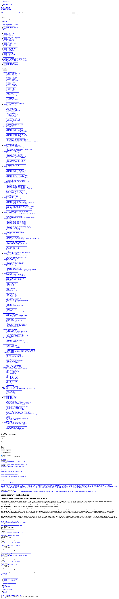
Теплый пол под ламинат (9, 580)
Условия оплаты (7, 586)
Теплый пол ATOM (7, 42)
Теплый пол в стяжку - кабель (10, 579)
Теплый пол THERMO (8, 40)
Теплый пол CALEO (8, 52)
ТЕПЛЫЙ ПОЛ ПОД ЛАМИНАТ (11, 27)
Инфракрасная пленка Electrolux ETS (48, 491)
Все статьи (3, 469)
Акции (5, 28)
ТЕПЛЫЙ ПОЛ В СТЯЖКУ (10, 26)
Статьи (5, 591)
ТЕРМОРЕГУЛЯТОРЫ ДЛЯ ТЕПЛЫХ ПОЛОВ (14, 58)
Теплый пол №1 (7, 45)
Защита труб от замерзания (9, 583)
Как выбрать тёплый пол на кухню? (9, 474)
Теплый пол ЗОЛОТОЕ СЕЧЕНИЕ (11, 37)
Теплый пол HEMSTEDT (9, 50)
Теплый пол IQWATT (8, 35)
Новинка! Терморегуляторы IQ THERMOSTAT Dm (13, 461)
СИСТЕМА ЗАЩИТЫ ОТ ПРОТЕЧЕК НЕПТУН (15, 60)
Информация (4, 574)
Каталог (5, 21)
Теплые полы (4, 573)
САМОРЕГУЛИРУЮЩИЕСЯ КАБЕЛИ (12, 59)
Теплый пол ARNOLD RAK (10, 43)
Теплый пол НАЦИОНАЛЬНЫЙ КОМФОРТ (77, 487)
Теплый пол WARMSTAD (9, 48)
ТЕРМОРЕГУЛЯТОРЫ (61, 487)
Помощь (5, 585)
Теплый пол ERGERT (8, 44)
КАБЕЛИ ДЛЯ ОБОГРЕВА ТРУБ (13, 486)
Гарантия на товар (7, 589)
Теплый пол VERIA (8, 55)
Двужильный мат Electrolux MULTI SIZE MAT (67, 491)
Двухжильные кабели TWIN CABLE (30, 491)
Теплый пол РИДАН (8, 49)
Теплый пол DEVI (7, 34)
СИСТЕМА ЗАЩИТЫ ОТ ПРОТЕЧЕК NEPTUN (25, 487)
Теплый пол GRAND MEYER (10, 38)
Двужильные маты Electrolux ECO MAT (87, 491)
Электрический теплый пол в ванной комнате (11, 471)
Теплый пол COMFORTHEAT (10, 47)
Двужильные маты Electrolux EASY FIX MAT (11, 491)
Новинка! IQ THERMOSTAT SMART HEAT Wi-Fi (12, 466)
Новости (5, 592)
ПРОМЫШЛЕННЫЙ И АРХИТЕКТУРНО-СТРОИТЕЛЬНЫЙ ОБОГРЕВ (38, 486)
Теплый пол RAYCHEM (9, 53)
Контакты (5, 29)
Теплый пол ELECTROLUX (10, 54)
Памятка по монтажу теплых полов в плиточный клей (13, 476)
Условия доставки (7, 587)
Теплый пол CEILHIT (8, 57)
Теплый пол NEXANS (8, 39)
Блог (2, 575)
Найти (5, 69)
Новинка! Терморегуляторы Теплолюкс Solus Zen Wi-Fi (14, 464)
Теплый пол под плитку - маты (10, 578)
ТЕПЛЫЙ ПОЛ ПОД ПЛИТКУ (10, 24)
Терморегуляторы (7, 581)
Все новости (3, 459)
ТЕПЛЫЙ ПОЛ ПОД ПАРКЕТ (63, 486)
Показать (3, 450)
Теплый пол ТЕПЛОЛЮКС (9, 33)
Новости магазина (6, 455)
